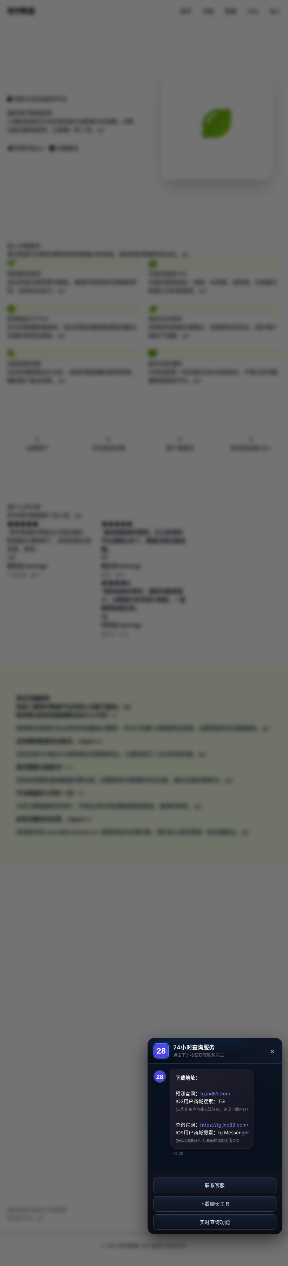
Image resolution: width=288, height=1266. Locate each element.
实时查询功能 (215, 1222)
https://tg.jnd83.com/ (224, 1125)
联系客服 (215, 1185)
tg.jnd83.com (215, 1093)
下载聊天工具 (215, 1204)
